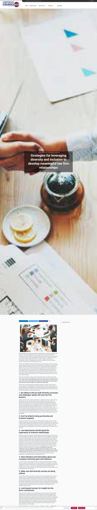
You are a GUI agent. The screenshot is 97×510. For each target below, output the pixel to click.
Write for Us (42, 5)
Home (26, 5)
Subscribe (59, 5)
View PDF (52, 321)
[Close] (95, 508)
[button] (23, 321)
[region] (48, 508)
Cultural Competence (42, 152)
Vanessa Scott (46, 171)
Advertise (50, 5)
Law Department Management (53, 152)
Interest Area (33, 5)
